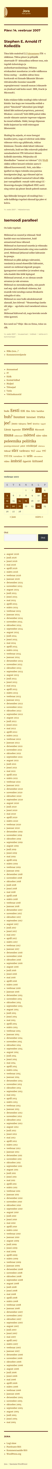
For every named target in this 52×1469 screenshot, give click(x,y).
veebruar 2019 (14, 867)
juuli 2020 (12, 806)
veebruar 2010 (14, 1233)
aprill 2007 (12, 1340)
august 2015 (13, 1009)
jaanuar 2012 (13, 1152)
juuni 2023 (12, 682)
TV (24, 456)
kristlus (36, 424)
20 (13, 506)
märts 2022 (12, 735)
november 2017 (14, 913)
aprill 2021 (12, 774)
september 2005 (15, 1408)
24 (38, 506)
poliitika (29, 441)
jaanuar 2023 (13, 700)
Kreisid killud (13, 380)
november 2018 (14, 878)
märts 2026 (12, 572)
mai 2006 (11, 1379)
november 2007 (14, 1315)
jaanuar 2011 (13, 1194)
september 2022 (15, 714)
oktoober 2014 (14, 1045)
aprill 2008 (12, 1297)
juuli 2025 (12, 593)
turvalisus (17, 456)
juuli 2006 (12, 1372)
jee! (7, 423)
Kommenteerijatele (16, 354)
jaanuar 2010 (13, 1237)
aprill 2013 (12, 1098)
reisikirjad (31, 446)
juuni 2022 (12, 725)
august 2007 (13, 1326)
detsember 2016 (15, 952)
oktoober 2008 (14, 1276)
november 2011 (14, 1159)
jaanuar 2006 (13, 1394)
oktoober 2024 (14, 625)
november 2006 (14, 1358)
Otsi (6, 532)
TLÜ (33, 451)
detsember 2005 (15, 1397)
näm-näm (41, 435)
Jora (5, 1464)
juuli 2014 (11, 1055)
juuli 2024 (12, 636)
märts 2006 (12, 1386)
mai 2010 (11, 1223)
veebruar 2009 (14, 1262)
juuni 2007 (12, 1333)
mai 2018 (11, 892)
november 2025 (14, 586)
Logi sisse (11, 1443)
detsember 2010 (14, 1198)
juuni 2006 (12, 1376)
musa (8, 435)
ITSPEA (41, 417)
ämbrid (16, 461)
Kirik (9, 376)
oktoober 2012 (14, 1120)
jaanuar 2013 (13, 1109)
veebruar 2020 (14, 824)
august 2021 (13, 760)
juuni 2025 (12, 596)
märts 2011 (12, 1187)
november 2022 (14, 707)
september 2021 (14, 757)
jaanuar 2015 (13, 1034)
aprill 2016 (12, 981)
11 (45, 495)
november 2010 (14, 1201)
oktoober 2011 (14, 1162)
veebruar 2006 (14, 1390)
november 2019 (14, 835)
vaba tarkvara (38, 456)
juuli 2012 (11, 1130)
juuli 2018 (11, 885)
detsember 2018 (14, 874)
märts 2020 (12, 821)
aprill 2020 (12, 817)
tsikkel (38, 451)
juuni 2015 (12, 1016)
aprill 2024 (12, 646)
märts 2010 (12, 1230)
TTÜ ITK (8, 456)
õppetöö (27, 461)
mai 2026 (11, 564)
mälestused (18, 436)
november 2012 (14, 1116)
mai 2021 (11, 771)
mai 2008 (11, 1294)
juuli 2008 (12, 1287)
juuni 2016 (12, 974)
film (28, 411)
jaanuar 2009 (13, 1265)
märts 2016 (12, 984)
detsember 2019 (15, 831)
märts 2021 (12, 778)
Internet (31, 417)
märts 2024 (12, 650)
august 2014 (13, 1052)
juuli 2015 (11, 1013)
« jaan (13, 517)
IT (8, 373)
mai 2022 (11, 728)
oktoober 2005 (14, 1404)
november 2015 (14, 999)
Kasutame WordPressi (18, 1464)
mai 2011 (11, 1180)
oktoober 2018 (14, 881)
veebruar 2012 (14, 1148)
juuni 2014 (12, 1059)
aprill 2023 (12, 689)
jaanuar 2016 (13, 991)
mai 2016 (11, 977)
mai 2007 (11, 1337)
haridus (40, 411)
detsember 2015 (14, 995)
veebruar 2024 (14, 653)
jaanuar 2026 (13, 579)
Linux (7, 429)
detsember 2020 (15, 789)
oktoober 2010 (14, 1205)
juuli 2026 (12, 557)
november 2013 (14, 1084)
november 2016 (14, 956)
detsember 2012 (14, 1112)
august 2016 (13, 967)
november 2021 (14, 749)
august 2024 (13, 632)
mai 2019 (11, 856)
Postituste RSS (14, 1446)
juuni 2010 (12, 1219)
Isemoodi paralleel (21, 220)
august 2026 (13, 554)
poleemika (12, 441)
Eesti (14, 410)
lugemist (16, 429)
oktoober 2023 (14, 668)
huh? (8, 417)
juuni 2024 (12, 639)
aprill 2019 (12, 860)
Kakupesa (22, 424)
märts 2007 (12, 1344)
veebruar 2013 (13, 1105)
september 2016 (15, 963)
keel (29, 423)
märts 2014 (12, 1070)
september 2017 (14, 920)
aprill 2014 (12, 1066)
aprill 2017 (12, 938)
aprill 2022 (12, 732)
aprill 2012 (12, 1141)
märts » (39, 517)
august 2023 (13, 675)
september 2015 (14, 1006)
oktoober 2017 (14, 917)
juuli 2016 (11, 970)
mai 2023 (11, 685)
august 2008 (13, 1283)
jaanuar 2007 (13, 1351)
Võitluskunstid (14, 394)
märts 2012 (12, 1144)
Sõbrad (7, 451)
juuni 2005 (12, 1418)
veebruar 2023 (14, 696)
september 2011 (14, 1166)
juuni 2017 (12, 931)
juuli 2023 (11, 678)
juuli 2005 (12, 1415)
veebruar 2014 (14, 1073)
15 (26, 501)
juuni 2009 (12, 1248)
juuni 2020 (12, 810)
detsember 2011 (14, 1155)
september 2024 (15, 629)
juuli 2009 (12, 1244)
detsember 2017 (14, 910)
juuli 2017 (11, 927)
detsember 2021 (14, 746)
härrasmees (33, 53)
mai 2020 (11, 814)
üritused (37, 461)
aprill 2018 (12, 895)
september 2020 (15, 799)
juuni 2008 (12, 1290)
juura (14, 423)
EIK (23, 410)
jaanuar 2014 (13, 1077)
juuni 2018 (12, 888)
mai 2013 (11, 1095)
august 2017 (12, 924)
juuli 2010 (11, 1216)
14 (20, 501)
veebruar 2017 (13, 945)
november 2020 (14, 792)
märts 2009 (12, 1258)
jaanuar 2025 (13, 614)
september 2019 (15, 842)
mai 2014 (11, 1063)
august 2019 (13, 846)
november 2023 (14, 664)
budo (6, 411)
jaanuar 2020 (13, 828)
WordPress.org (14, 1454)
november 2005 (14, 1401)
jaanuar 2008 (13, 1308)
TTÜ (44, 451)
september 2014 (14, 1048)
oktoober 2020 (14, 796)
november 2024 (14, 621)
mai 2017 (11, 935)
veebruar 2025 (14, 611)
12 (7, 501)
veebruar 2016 (14, 988)
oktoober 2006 (14, 1361)
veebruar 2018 (14, 902)
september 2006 (15, 1365)
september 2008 (15, 1280)
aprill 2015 (12, 1023)
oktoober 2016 (14, 959)
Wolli (45, 160)
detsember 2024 (15, 618)
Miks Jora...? (13, 351)
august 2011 (12, 1169)
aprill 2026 (12, 568)
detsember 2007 (15, 1312)
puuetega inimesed (11, 446)
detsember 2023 (15, 661)
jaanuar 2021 (13, 785)
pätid (22, 446)
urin (30, 456)
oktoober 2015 (14, 1002)
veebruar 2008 (14, 1305)
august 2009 (13, 1241)
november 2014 (14, 1041)
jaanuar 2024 (13, 657)
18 (45, 501)
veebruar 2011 (13, 1191)
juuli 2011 (11, 1173)
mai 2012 (11, 1137)
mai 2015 (11, 1020)
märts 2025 (12, 607)
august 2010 (13, 1212)
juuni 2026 (12, 561)
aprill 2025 (12, 604)
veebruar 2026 (14, 575)
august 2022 (13, 717)
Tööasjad (11, 387)
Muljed (10, 383)
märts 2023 (12, 693)
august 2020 (13, 803)
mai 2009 (11, 1251)
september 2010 (14, 1208)
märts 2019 (12, 863)
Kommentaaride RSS (17, 1450)
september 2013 (14, 1091)
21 (20, 506)
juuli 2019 (11, 849)
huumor (19, 417)
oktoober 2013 (14, 1088)
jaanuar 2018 (13, 906)
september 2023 (15, 671)
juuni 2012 (12, 1134)
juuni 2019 (12, 853)
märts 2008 (12, 1301)
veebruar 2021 (14, 782)
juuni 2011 (12, 1176)
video (6, 461)
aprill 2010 (12, 1226)
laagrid (43, 424)
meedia (28, 429)
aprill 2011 (12, 1184)
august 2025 (13, 589)
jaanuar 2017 (13, 949)
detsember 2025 (15, 582)
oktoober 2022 (14, 710)
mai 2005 (11, 1422)
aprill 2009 (12, 1255)
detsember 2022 (15, 703)
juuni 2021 (12, 767)
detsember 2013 (14, 1080)
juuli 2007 (11, 1329)
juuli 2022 (12, 721)
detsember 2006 (15, 1354)
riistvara (41, 446)
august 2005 (13, 1411)
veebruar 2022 (14, 739)
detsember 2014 (14, 1038)
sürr (15, 451)
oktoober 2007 (14, 1319)
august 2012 (13, 1127)
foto (33, 411)
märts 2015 (12, 1027)
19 (7, 506)
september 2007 (15, 1322)
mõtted (33, 334)
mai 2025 (11, 600)
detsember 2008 (15, 1269)
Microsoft (39, 430)
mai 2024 (11, 643)
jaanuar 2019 (13, 870)
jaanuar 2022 (13, 742)
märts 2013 (12, 1102)
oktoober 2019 (14, 838)
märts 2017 (12, 942)
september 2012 (14, 1123)
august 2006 (13, 1369)
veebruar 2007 (14, 1347)
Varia (9, 390)
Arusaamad (23, 334)
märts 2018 (12, 899)
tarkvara (24, 450)
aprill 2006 (12, 1383)
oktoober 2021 (14, 753)
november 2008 (14, 1273)
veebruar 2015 (14, 1031)
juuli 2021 (11, 764)
